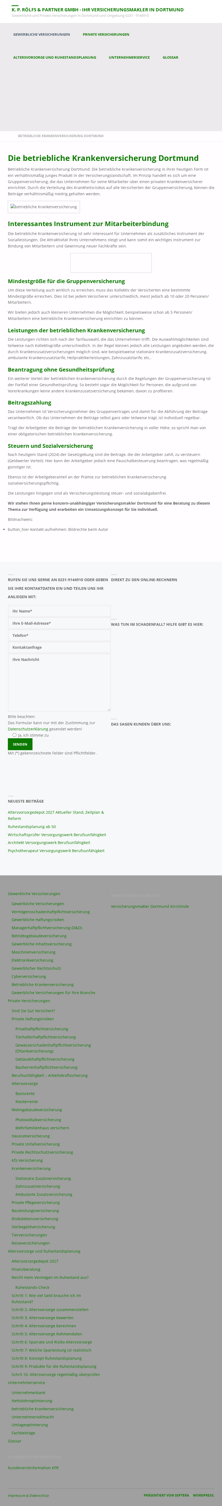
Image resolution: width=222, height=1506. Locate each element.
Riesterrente (26, 1101)
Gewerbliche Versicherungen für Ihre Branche (53, 992)
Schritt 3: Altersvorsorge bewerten (43, 1317)
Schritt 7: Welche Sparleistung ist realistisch (52, 1350)
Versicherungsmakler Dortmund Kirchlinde (150, 906)
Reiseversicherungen (31, 1243)
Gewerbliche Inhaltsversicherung (42, 943)
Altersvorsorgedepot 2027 (35, 1261)
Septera (181, 1495)
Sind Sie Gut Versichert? (33, 1010)
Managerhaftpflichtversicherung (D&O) (47, 927)
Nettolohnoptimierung (32, 1400)
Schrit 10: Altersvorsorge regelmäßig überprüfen (56, 1374)
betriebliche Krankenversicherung (43, 1408)
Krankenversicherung (31, 1168)
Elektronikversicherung (32, 960)
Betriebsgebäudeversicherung (39, 935)
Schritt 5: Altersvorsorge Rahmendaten (47, 1333)
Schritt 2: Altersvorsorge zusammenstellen (50, 1309)
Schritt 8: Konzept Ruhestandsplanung (47, 1358)
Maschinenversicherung (34, 952)
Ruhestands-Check (32, 1287)
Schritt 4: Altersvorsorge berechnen (44, 1325)
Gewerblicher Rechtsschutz (36, 968)
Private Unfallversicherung (36, 1144)
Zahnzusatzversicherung (37, 1186)
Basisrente (25, 1093)
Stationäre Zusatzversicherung (43, 1178)
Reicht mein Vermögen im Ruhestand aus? (50, 1277)
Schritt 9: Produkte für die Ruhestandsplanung (54, 1366)
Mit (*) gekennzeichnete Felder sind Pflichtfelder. (52, 753)
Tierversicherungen (29, 1234)
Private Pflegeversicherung (36, 1202)
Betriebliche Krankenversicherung (43, 984)
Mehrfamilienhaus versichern (42, 1127)
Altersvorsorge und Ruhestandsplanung (44, 1251)
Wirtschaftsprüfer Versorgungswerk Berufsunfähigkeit (57, 834)
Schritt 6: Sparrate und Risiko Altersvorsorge (52, 1342)
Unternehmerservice (26, 1382)
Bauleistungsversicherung (35, 1210)
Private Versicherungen (29, 1000)
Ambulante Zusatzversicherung (43, 1194)
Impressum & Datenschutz (28, 1495)
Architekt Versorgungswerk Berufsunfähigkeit (49, 842)
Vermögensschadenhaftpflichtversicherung (51, 911)
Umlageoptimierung (30, 1424)
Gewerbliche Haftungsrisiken (38, 919)
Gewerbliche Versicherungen (34, 893)
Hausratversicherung (31, 1135)
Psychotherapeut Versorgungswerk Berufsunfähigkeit (56, 850)
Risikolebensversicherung (35, 1218)
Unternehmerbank (28, 1392)
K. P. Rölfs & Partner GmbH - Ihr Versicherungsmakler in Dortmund (98, 9)
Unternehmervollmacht (33, 1416)
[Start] (10, 136)
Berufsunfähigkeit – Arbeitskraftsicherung (50, 1075)
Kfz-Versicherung (27, 1160)
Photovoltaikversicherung (38, 1119)
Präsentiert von (159, 1495)
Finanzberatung (26, 1269)
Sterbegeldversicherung (33, 1226)
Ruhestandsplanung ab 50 (32, 826)
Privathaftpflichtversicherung (41, 1028)
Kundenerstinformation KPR (33, 1467)
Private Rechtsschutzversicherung (42, 1152)
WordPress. (203, 1495)
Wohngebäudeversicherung (37, 1109)
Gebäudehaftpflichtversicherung (44, 1059)
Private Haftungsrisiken (33, 1018)
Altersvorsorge (25, 1083)
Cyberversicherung (29, 976)
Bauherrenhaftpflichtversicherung (46, 1067)
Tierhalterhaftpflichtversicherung (45, 1037)
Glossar (14, 1441)
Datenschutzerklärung (28, 729)
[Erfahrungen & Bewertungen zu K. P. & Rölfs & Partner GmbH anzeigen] (135, 761)
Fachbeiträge (23, 1432)
